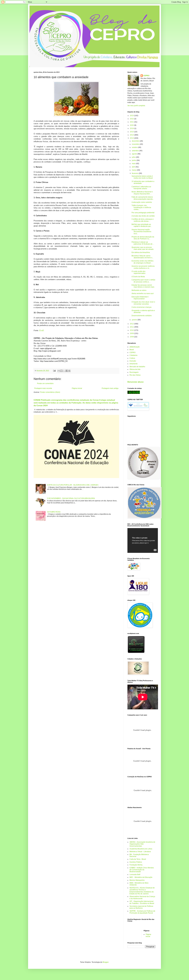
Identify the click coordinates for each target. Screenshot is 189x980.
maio (134, 164)
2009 (132, 333)
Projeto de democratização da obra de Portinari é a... (143, 238)
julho (134, 157)
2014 (132, 135)
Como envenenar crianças (142, 307)
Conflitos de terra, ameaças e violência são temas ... (143, 220)
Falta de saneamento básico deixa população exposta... (143, 198)
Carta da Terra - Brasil (138, 859)
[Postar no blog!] (61, 370)
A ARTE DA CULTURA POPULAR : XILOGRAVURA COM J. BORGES (72, 485)
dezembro (136, 141)
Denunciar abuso (135, 382)
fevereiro (135, 173)
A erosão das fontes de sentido (143, 216)
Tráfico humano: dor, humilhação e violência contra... (141, 207)
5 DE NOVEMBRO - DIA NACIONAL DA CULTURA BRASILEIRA (71, 498)
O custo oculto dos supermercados (138, 272)
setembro (135, 151)
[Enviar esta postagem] (54, 370)
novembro (136, 144)
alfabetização (135, 347)
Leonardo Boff (135, 874)
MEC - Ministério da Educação (141, 877)
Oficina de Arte (135, 369)
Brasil (132, 350)
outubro (135, 147)
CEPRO (146, 76)
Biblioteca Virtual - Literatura (140, 852)
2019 (132, 128)
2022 (132, 119)
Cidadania (133, 355)
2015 (132, 132)
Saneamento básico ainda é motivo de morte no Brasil (142, 177)
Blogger (105, 962)
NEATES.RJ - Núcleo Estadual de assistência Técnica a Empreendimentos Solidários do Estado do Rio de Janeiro (142, 891)
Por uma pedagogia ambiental (143, 213)
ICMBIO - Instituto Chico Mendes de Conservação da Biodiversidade (142, 870)
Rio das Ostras (135, 375)
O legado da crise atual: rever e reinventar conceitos (143, 303)
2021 (132, 122)
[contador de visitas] (133, 393)
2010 (132, 330)
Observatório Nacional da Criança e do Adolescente (142, 897)
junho (134, 160)
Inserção (133, 361)
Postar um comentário (45, 383)
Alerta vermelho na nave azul (143, 293)
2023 (132, 116)
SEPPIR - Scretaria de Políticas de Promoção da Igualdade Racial (142, 912)
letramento (134, 364)
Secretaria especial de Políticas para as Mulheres (141, 907)
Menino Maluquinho (137, 880)
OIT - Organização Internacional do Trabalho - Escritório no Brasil (142, 902)
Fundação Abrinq (136, 865)
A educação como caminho (142, 202)
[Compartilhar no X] (64, 370)
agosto (134, 154)
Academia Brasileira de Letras (141, 849)
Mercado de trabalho (137, 367)
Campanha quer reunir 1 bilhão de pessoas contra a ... (143, 281)
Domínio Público (136, 862)
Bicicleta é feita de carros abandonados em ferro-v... (142, 257)
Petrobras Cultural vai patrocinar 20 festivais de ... (143, 243)
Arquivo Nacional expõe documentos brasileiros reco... (141, 232)
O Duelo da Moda (138, 277)
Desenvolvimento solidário (142, 316)
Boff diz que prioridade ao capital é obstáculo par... (142, 225)
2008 (132, 337)
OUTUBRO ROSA (53, 512)
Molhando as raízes (139, 290)
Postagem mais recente (43, 388)
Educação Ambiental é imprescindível (140, 298)
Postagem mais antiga (110, 388)
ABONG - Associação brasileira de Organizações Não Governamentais (142, 844)
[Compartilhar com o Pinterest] (69, 370)
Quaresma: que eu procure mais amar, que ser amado (143, 248)
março (134, 170)
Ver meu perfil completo (136, 106)
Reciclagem (134, 372)
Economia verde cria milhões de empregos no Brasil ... (142, 262)
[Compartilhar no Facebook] (66, 370)
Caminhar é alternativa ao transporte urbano (141, 188)
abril (134, 167)
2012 (132, 324)
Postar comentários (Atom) (50, 392)
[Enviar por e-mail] (58, 370)
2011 (132, 327)
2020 (132, 125)
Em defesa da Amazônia (141, 252)
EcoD (41, 330)
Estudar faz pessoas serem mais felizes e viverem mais (143, 286)
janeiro (135, 320)
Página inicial (77, 388)
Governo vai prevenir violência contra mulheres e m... (143, 267)
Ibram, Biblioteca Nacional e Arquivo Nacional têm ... (142, 193)
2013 (132, 138)
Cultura (132, 358)
